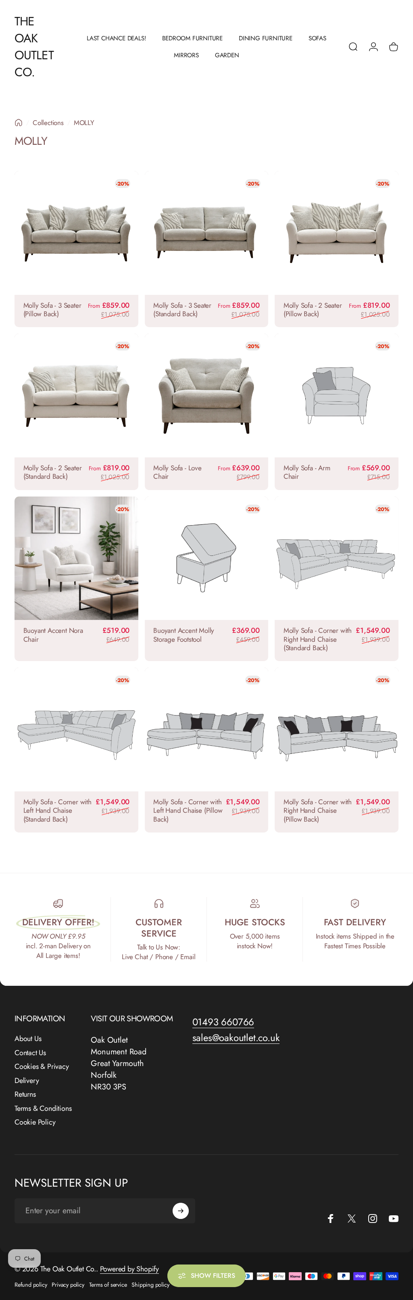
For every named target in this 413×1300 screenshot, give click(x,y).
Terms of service (108, 1285)
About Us (28, 1038)
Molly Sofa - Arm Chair (307, 472)
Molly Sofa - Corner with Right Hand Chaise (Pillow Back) (318, 810)
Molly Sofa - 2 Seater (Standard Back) (52, 472)
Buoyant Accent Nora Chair (53, 635)
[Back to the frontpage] (19, 123)
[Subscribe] (181, 1211)
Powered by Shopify (129, 1269)
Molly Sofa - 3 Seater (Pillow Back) (52, 309)
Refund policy (31, 1285)
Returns (25, 1094)
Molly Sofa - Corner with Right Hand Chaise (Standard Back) (318, 639)
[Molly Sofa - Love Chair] (207, 395)
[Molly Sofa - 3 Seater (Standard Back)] (207, 233)
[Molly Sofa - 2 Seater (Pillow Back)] (336, 233)
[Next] (132, 233)
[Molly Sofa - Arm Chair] (336, 395)
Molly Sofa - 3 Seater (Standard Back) (182, 309)
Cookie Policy (35, 1122)
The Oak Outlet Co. (34, 47)
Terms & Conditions (43, 1108)
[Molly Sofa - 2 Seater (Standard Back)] (76, 395)
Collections (48, 122)
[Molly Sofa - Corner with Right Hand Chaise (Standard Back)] (336, 558)
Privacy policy (68, 1285)
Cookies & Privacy (42, 1066)
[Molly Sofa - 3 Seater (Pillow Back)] (76, 233)
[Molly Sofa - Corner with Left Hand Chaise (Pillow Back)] (207, 729)
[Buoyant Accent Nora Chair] (76, 558)
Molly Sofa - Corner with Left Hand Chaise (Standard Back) (57, 810)
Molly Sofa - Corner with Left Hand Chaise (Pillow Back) (187, 810)
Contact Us (30, 1053)
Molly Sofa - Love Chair (177, 472)
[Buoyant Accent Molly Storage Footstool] (207, 558)
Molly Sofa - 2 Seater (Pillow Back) (313, 309)
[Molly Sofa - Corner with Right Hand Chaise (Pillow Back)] (336, 729)
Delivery (27, 1080)
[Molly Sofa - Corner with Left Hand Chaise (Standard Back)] (76, 729)
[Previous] (21, 233)
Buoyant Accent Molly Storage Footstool (183, 635)
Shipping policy (150, 1285)
